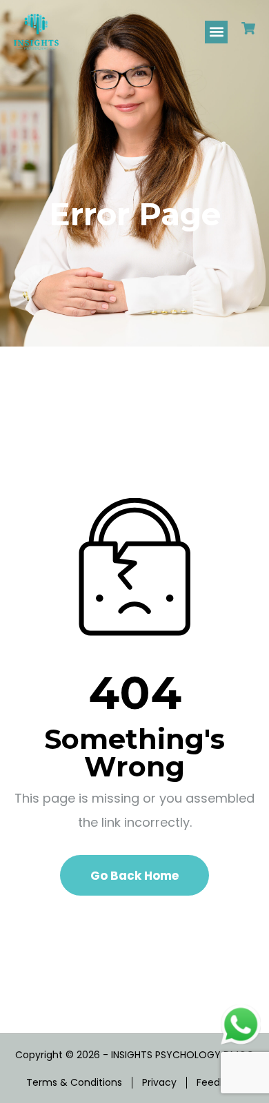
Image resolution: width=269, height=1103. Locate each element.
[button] (216, 32)
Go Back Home (134, 875)
